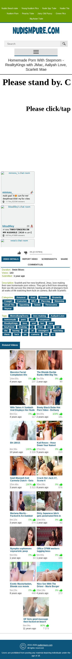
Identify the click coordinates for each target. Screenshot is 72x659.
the (6, 330)
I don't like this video (25, 253)
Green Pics (61, 13)
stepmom (44, 319)
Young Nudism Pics (30, 8)
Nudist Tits (64, 8)
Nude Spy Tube (49, 8)
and (34, 323)
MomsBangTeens (19, 316)
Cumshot (22, 301)
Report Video (30, 259)
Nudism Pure (12, 13)
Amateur (21, 297)
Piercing (45, 301)
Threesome (51, 305)
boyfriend (9, 327)
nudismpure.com (44, 645)
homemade (10, 319)
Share (64, 259)
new (51, 323)
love (25, 323)
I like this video (19, 253)
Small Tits (9, 305)
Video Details (10, 259)
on (25, 334)
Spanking (24, 305)
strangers (43, 330)
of (32, 330)
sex (49, 327)
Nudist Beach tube (9, 8)
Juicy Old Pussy (44, 13)
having (15, 330)
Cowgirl (8, 301)
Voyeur (8, 308)
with (32, 319)
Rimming (59, 301)
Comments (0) (35, 264)
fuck (16, 334)
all (25, 330)
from (40, 327)
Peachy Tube (28, 13)
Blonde (43, 297)
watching (58, 330)
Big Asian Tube (36, 19)
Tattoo (37, 305)
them (7, 334)
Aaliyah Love (57, 316)
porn (23, 319)
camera (35, 334)
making (23, 327)
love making (39, 316)
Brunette (56, 297)
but (45, 334)
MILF (33, 301)
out (57, 327)
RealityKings (11, 323)
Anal (32, 297)
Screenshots (49, 259)
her (42, 323)
